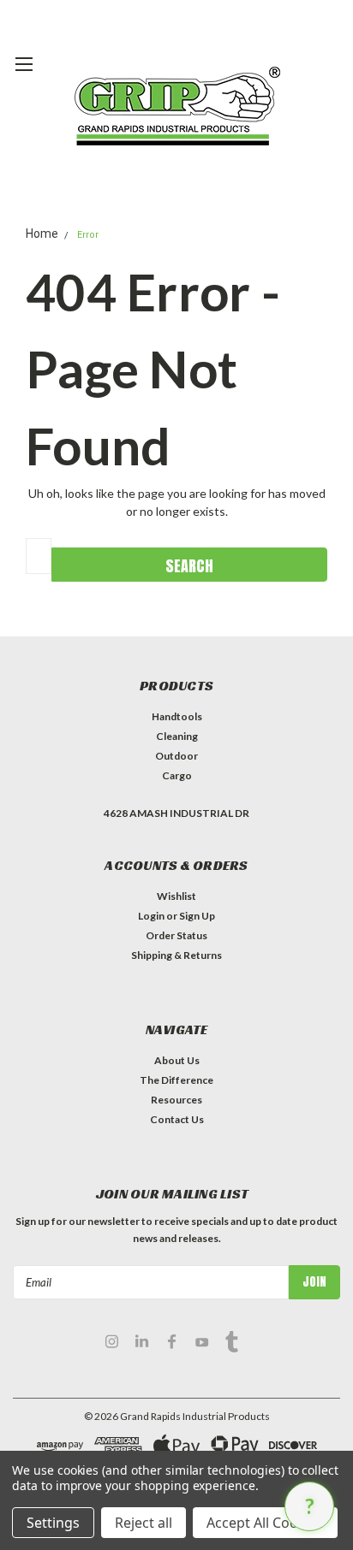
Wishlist (176, 896)
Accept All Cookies (265, 1522)
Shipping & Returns (176, 955)
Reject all (143, 1522)
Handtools (177, 716)
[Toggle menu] (23, 72)
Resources (176, 1099)
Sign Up (197, 915)
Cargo (177, 775)
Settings (53, 1522)
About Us (177, 1060)
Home (42, 233)
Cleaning (177, 736)
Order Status (176, 935)
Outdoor (176, 755)
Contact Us (177, 1119)
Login (151, 915)
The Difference (176, 1080)
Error (88, 234)
